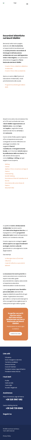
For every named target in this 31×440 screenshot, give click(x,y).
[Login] (19, 4)
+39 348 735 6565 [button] (14, 408)
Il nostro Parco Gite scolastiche (15, 71)
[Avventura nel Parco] (14, 4)
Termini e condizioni (11, 362)
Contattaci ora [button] (15, 333)
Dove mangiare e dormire (13, 360)
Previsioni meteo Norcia (12, 372)
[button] (27, 4)
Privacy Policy (7, 436)
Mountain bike (9, 188)
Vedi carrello (9, 383)
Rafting (7, 164)
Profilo (7, 381)
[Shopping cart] (22, 4)
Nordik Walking (10, 176)
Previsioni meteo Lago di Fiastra (15, 369)
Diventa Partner (10, 364)
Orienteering (9, 174)
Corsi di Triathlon (10, 367)
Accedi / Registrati (11, 388)
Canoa (7, 167)
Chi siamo (8, 357)
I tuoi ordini (8, 385)
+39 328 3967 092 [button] (14, 399)
